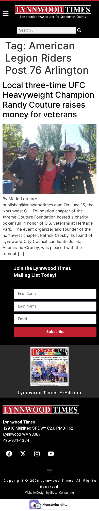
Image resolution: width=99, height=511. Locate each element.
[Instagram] (36, 453)
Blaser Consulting (62, 492)
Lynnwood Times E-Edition (49, 392)
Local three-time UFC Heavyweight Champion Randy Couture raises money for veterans (48, 99)
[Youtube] (50, 453)
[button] (49, 470)
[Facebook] (9, 453)
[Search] (79, 30)
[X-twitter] (22, 453)
